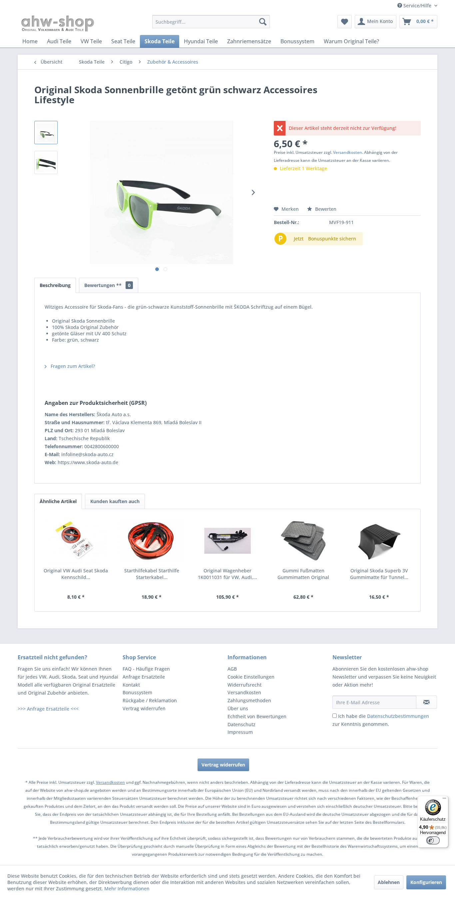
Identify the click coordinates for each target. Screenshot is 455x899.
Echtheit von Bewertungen (257, 716)
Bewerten (325, 209)
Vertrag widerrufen (144, 708)
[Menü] (444, 800)
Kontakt (131, 685)
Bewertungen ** (107, 285)
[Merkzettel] (344, 21)
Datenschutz (241, 724)
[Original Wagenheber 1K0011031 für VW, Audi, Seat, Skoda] (227, 540)
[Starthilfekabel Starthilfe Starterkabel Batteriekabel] (152, 540)
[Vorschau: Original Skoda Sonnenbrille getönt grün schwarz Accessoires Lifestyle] (46, 132)
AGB (232, 669)
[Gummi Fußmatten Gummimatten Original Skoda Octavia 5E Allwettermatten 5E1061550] (303, 540)
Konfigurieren (426, 882)
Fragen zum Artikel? (72, 366)
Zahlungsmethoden (249, 700)
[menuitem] (211, 21)
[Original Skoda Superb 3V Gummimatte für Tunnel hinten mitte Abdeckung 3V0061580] (379, 540)
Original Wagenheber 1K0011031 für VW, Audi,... (227, 573)
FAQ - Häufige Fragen (146, 669)
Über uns (238, 708)
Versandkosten (347, 152)
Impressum (240, 732)
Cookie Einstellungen (251, 677)
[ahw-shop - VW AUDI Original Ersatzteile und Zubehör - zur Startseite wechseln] (58, 23)
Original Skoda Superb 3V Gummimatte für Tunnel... (379, 573)
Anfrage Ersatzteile (144, 677)
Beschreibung (55, 285)
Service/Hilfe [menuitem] (417, 5)
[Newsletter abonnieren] (426, 702)
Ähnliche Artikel (58, 501)
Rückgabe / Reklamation (150, 700)
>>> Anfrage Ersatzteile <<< (48, 709)
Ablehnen (389, 882)
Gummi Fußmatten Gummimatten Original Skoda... (303, 574)
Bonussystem (137, 692)
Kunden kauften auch (115, 501)
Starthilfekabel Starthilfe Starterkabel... (151, 573)
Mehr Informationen (127, 888)
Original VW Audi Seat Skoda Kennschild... (76, 573)
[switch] (433, 840)
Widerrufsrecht (244, 685)
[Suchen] (263, 21)
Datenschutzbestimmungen (398, 716)
